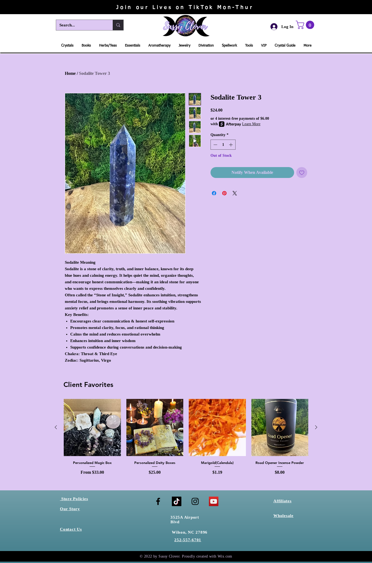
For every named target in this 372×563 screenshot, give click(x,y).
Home (70, 73)
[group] (186, 437)
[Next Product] (316, 427)
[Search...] (118, 25)
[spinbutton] (223, 144)
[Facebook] (158, 501)
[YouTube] (213, 501)
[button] (306, 25)
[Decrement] (214, 144)
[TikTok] (176, 501)
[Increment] (231, 144)
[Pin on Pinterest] (224, 193)
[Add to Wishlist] (301, 172)
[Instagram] (195, 501)
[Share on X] (234, 193)
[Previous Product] (56, 427)
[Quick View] (92, 427)
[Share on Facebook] (214, 193)
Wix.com (225, 556)
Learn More (251, 124)
